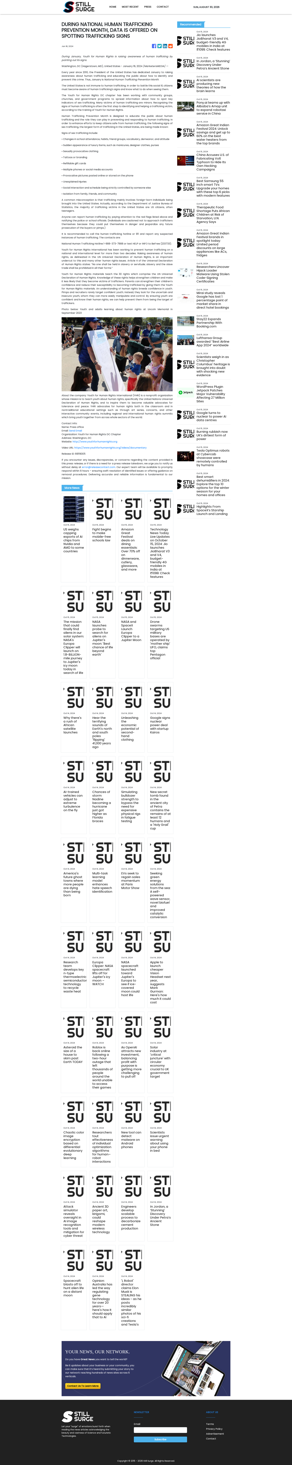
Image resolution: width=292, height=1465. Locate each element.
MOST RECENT (130, 7)
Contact (211, 1438)
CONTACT (163, 7)
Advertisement (215, 1434)
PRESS (147, 7)
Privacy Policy (214, 1429)
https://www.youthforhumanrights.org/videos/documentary (110, 447)
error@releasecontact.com (98, 467)
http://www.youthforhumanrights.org (95, 441)
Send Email (75, 430)
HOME (112, 7)
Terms (210, 1424)
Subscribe (160, 1439)
